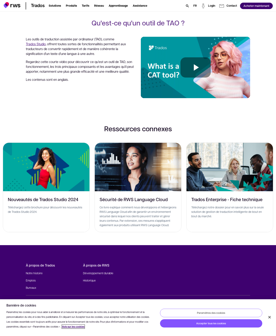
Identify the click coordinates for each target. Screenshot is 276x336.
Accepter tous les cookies (211, 323)
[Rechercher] (187, 6)
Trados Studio (36, 44)
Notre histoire (34, 273)
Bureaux (31, 287)
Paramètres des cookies (211, 313)
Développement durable (98, 273)
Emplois (31, 280)
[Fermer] (269, 317)
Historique (89, 280)
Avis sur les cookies (73, 326)
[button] (12, 5)
